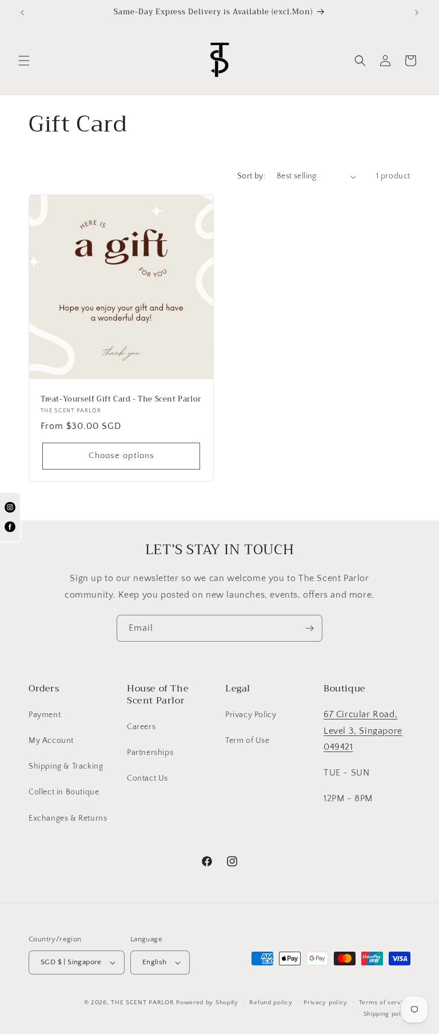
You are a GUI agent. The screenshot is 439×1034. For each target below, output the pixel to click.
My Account (51, 740)
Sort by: (251, 176)
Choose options (121, 456)
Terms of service (384, 1002)
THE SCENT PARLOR (142, 1002)
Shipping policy (387, 1014)
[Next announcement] (416, 12)
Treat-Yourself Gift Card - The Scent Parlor (121, 399)
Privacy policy (326, 1002)
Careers (141, 726)
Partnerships (150, 752)
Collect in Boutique (64, 792)
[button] (24, 60)
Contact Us (147, 778)
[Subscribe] (309, 628)
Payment (45, 714)
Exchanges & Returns (68, 818)
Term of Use (247, 740)
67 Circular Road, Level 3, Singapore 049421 (363, 731)
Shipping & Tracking (66, 766)
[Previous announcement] (22, 12)
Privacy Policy (250, 714)
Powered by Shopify (207, 1002)
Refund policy (270, 1002)
